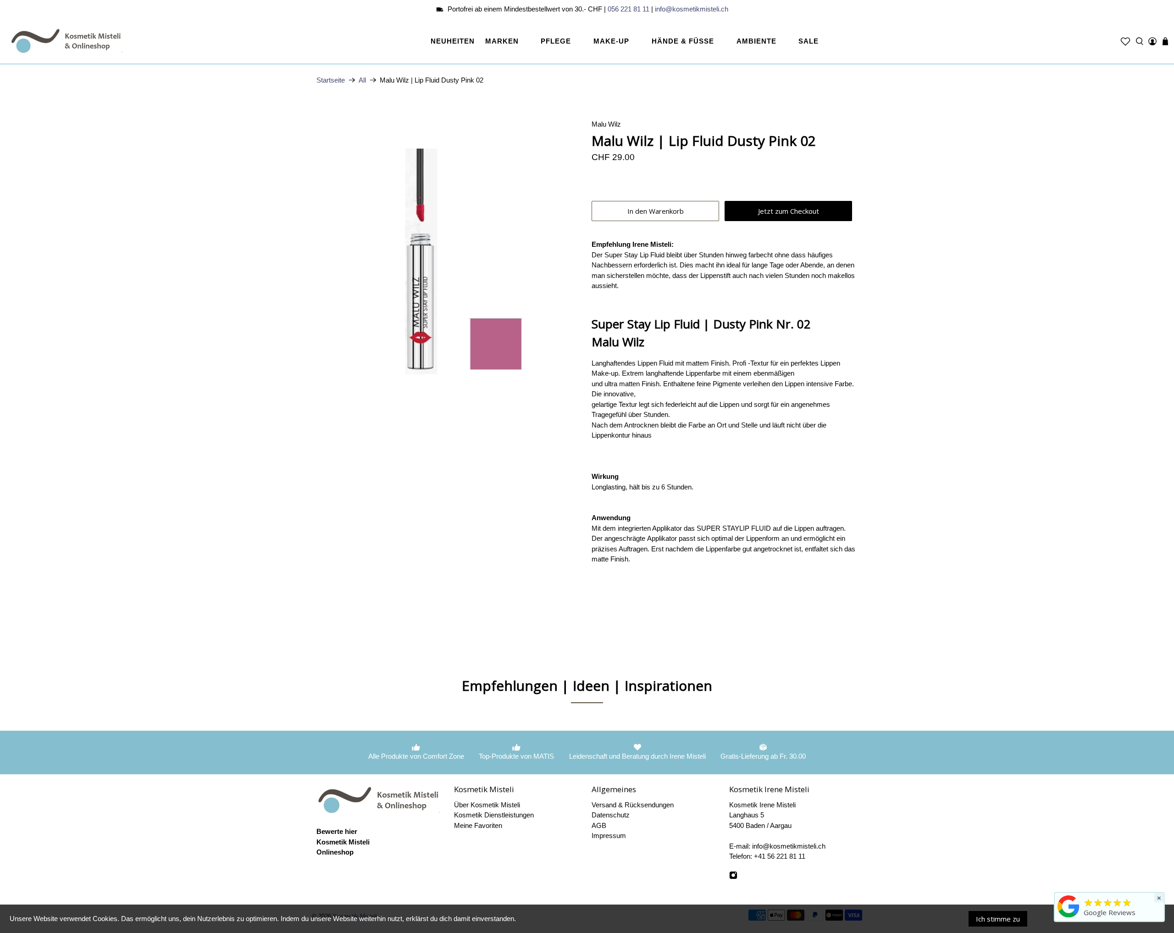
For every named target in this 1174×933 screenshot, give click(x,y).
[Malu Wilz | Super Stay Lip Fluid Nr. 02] (449, 252)
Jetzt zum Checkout (788, 211)
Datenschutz (611, 815)
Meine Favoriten (478, 825)
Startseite (330, 80)
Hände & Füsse (683, 41)
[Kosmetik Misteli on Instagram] (733, 877)
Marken (502, 41)
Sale (808, 41)
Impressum (609, 835)
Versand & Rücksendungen (633, 805)
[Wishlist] (1125, 41)
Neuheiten (453, 41)
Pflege (556, 41)
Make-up (611, 41)
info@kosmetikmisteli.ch (691, 9)
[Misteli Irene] (1068, 917)
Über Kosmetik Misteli (487, 805)
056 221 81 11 (628, 9)
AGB (599, 825)
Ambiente (756, 41)
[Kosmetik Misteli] (68, 41)
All (362, 80)
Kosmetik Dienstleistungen (494, 815)
